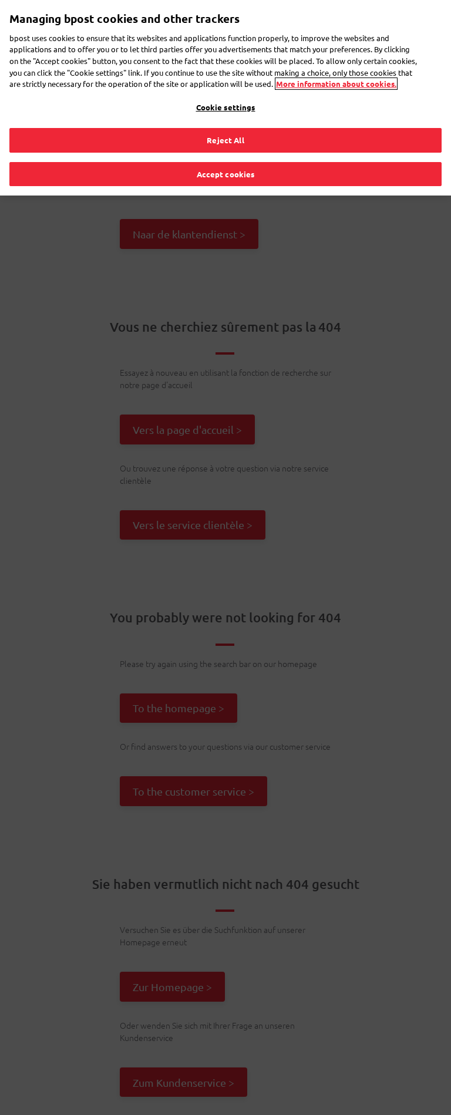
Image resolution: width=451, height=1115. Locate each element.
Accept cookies (226, 174)
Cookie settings (225, 107)
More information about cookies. (336, 84)
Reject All (225, 140)
